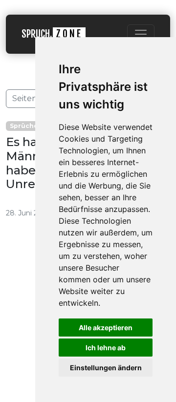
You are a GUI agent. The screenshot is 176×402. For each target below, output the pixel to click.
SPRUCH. (52, 34)
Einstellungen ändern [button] (106, 367)
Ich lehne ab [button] (106, 347)
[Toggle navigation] (140, 34)
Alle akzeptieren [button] (105, 327)
